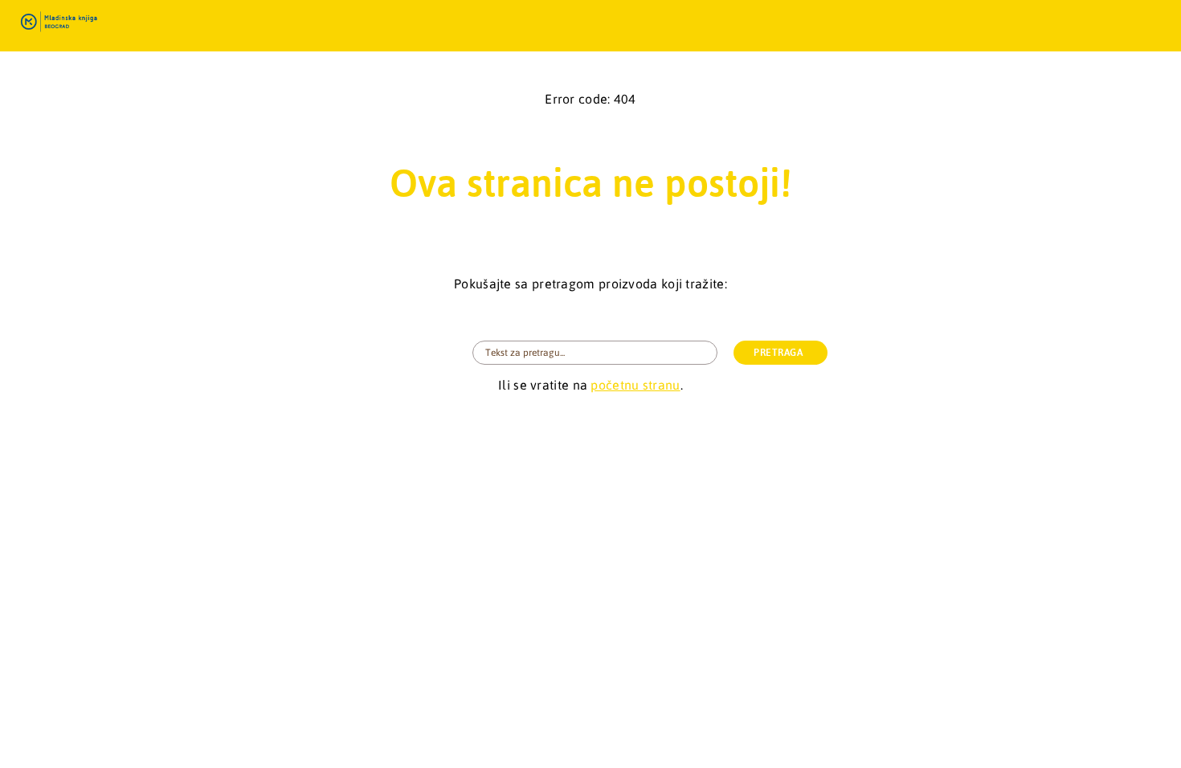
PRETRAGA (778, 352)
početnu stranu (635, 385)
